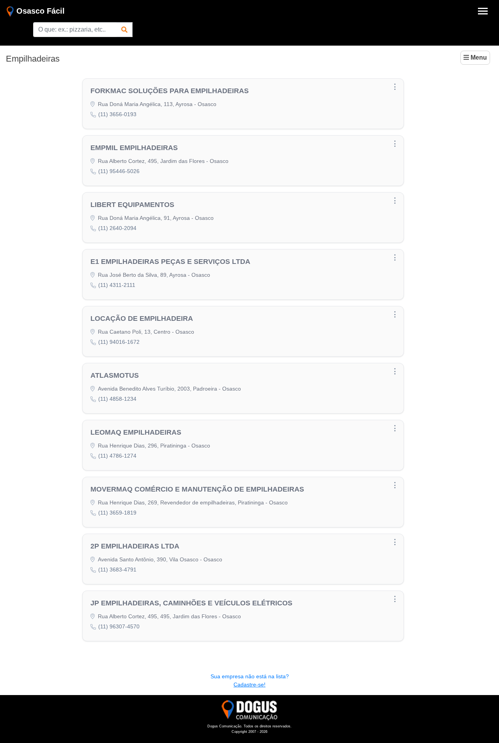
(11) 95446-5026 (119, 171)
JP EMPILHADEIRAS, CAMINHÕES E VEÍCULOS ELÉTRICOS (191, 603)
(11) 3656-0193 (117, 114)
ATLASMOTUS (114, 375)
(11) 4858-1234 (117, 399)
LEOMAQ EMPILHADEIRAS (135, 432)
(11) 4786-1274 (117, 456)
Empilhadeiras (33, 59)
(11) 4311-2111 (116, 285)
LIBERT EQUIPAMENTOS (132, 205)
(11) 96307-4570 (119, 626)
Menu (478, 57)
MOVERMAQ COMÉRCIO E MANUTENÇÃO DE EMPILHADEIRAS (197, 489)
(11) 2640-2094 (117, 228)
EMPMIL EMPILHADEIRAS (134, 148)
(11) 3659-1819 (117, 512)
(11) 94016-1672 (119, 342)
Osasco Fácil (39, 11)
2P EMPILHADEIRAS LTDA (134, 546)
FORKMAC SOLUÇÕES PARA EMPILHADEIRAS (169, 91)
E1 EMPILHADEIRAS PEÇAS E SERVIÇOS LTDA (170, 261)
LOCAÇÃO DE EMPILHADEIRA (141, 318)
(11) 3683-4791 (117, 569)
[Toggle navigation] (483, 11)
